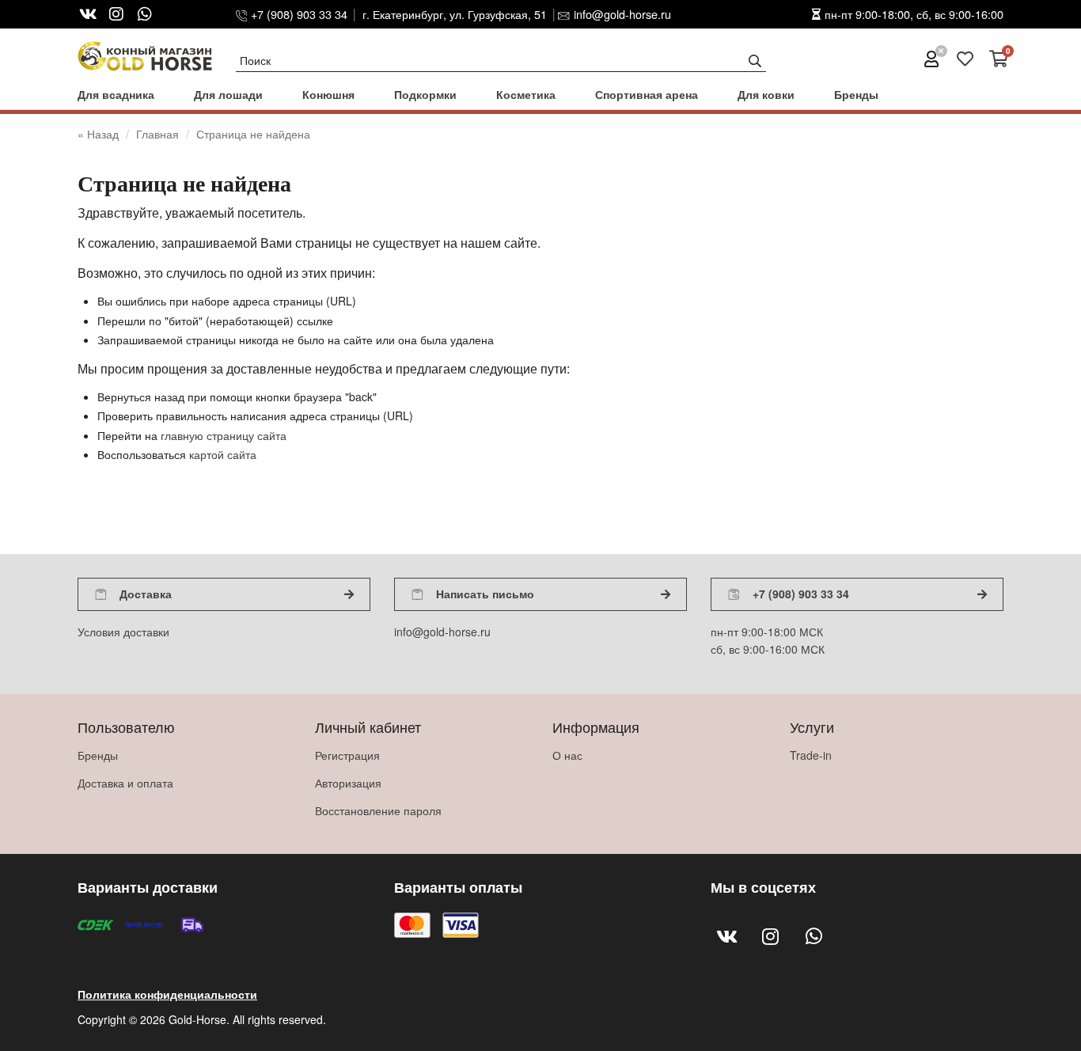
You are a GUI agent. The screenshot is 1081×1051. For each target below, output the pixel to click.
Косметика (526, 94)
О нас (567, 755)
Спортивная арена (646, 94)
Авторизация (348, 783)
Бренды (856, 94)
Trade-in (811, 755)
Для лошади (228, 94)
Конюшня (328, 94)
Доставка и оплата (125, 783)
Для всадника (116, 94)
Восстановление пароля (378, 810)
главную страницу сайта (223, 435)
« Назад (100, 134)
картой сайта (222, 454)
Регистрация (347, 755)
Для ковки (766, 94)
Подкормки (425, 94)
